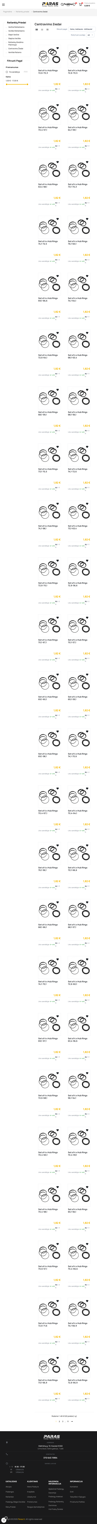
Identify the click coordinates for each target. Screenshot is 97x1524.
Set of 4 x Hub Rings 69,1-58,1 (48, 755)
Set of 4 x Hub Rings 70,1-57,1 (77, 641)
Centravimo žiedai (15, 48)
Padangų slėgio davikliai (15, 1502)
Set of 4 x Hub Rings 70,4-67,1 (48, 812)
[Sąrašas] (42, 30)
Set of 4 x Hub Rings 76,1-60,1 (77, 242)
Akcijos (8, 1486)
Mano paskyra (33, 1486)
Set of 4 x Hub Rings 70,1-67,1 (48, 641)
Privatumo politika (77, 1502)
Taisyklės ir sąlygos (78, 1497)
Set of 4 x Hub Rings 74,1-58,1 (48, 527)
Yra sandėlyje (17, 72)
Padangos (10, 1491)
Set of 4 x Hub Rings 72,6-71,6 (48, 1324)
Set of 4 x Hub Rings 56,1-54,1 (77, 1096)
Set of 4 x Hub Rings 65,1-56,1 (77, 1210)
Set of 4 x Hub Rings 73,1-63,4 (77, 527)
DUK (72, 1491)
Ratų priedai (11, 1507)
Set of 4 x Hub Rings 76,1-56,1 (48, 869)
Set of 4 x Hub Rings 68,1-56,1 (77, 413)
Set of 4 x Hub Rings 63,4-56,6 (77, 1039)
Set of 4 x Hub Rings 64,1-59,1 (77, 128)
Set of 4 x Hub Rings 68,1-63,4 (77, 356)
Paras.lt (21, 1519)
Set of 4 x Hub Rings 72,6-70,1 (48, 584)
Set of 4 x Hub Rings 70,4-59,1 (77, 1153)
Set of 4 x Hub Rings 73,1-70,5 (48, 470)
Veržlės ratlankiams (16, 31)
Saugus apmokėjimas (35, 1507)
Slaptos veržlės (14, 38)
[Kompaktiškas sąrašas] (47, 30)
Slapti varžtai (13, 34)
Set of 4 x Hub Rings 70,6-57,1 (48, 1267)
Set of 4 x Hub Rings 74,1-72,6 (77, 470)
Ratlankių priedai (16, 22)
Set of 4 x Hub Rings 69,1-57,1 (48, 1039)
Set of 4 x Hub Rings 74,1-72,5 (48, 242)
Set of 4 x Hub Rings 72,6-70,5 (77, 71)
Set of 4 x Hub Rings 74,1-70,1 (48, 982)
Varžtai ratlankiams (16, 27)
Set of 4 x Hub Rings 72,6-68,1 (48, 1096)
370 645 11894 (50, 1457)
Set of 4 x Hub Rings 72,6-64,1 (48, 356)
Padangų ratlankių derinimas (56, 1503)
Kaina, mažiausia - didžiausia (81, 29)
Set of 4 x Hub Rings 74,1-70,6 (77, 755)
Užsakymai (31, 1497)
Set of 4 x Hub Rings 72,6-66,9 (77, 1381)
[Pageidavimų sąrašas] (74, 4)
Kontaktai (74, 1486)
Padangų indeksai (55, 1496)
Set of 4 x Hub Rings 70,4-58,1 (48, 1210)
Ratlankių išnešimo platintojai (15, 43)
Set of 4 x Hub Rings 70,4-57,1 (48, 128)
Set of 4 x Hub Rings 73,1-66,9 (48, 1381)
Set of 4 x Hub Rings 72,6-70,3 (48, 71)
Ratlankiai (10, 1497)
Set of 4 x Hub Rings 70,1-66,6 (77, 869)
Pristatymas (32, 1502)
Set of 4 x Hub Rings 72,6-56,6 (77, 584)
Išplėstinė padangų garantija (56, 1491)
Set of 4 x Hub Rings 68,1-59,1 (48, 413)
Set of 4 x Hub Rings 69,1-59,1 (77, 698)
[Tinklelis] (37, 30)
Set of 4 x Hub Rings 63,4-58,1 (48, 185)
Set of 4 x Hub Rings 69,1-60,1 (48, 698)
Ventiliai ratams (14, 52)
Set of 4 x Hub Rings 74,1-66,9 (77, 1324)
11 (68, 1421)
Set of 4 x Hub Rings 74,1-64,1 (77, 299)
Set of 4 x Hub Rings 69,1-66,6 (48, 299)
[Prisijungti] (68, 5)
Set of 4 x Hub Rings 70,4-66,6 (77, 1267)
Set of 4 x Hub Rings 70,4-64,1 (77, 812)
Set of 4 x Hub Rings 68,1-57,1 (77, 926)
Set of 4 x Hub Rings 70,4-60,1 (48, 1153)
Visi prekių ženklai (55, 1509)
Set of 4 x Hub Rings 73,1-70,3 (77, 185)
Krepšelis (30, 1491)
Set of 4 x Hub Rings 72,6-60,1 (77, 982)
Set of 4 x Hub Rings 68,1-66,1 (48, 926)
